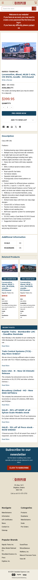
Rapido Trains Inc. (8, 545)
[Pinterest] (20, 127)
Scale (23, 523)
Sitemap (4, 530)
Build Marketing (22, 577)
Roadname (24, 516)
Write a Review (7, 80)
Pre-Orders (24, 527)
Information (6, 516)
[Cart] (35, 2)
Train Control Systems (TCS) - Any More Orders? (17, 352)
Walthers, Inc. (24, 552)
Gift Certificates (7, 520)
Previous (32, 257)
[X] (16, 127)
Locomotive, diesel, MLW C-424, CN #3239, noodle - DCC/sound (26, 286)
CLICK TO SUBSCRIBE (19, 468)
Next (35, 257)
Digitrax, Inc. (6, 561)
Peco (3, 558)
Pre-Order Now (10, 279)
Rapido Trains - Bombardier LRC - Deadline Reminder (18, 333)
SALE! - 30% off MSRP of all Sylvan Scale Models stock (16, 411)
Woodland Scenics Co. (9, 554)
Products (24, 513)
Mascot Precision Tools (28, 555)
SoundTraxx (24, 545)
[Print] (12, 127)
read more (5, 346)
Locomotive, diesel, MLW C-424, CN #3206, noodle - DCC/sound (8, 286)
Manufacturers (7, 513)
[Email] (7, 127)
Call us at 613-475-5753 (19, 493)
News (4, 523)
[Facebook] (3, 127)
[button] (19, 467)
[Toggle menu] (2, 2)
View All (22, 559)
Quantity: (6, 103)
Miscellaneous (25, 548)
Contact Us (5, 527)
